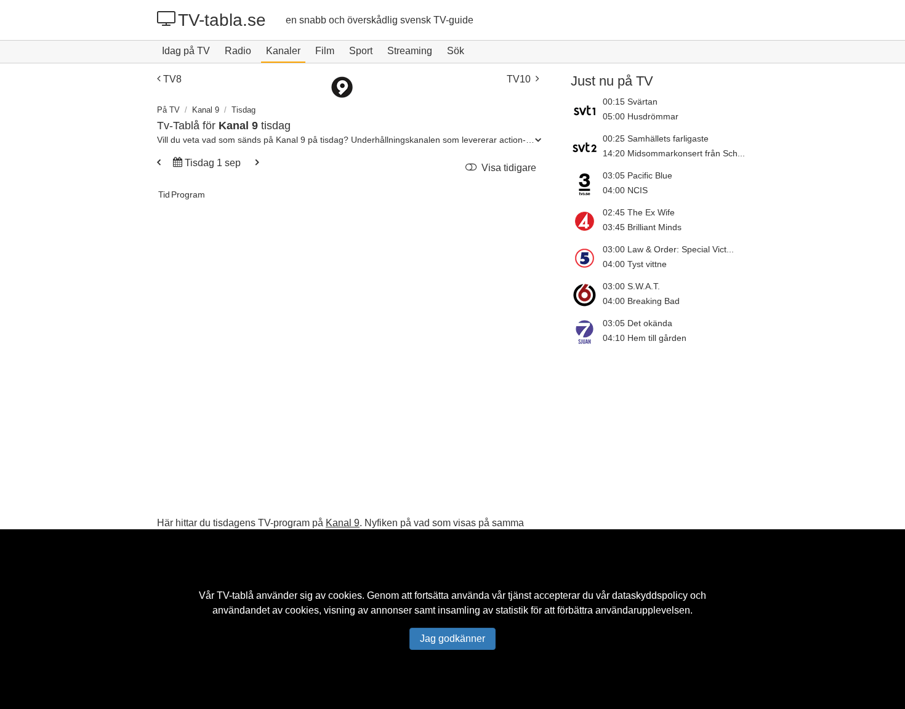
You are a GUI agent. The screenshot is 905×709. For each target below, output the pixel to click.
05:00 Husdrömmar (640, 116)
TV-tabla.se (222, 20)
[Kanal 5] (587, 258)
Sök (455, 51)
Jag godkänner (452, 638)
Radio (238, 51)
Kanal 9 (205, 109)
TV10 (519, 79)
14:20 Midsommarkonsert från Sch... (674, 153)
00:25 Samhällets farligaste (656, 138)
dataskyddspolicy (650, 595)
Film (324, 51)
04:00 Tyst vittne (635, 264)
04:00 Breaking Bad (641, 301)
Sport (360, 51)
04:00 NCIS (625, 190)
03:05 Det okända (637, 323)
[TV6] (587, 295)
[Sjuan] (587, 332)
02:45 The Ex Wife (639, 212)
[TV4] (587, 221)
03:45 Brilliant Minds (642, 227)
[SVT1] (587, 110)
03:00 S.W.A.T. (631, 286)
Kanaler (283, 51)
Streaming (409, 51)
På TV (168, 109)
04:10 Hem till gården (644, 338)
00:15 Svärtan (630, 101)
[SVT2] (587, 147)
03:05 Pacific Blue (637, 175)
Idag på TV (186, 51)
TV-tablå (235, 595)
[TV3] (587, 184)
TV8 (172, 79)
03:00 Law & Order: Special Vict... (668, 249)
